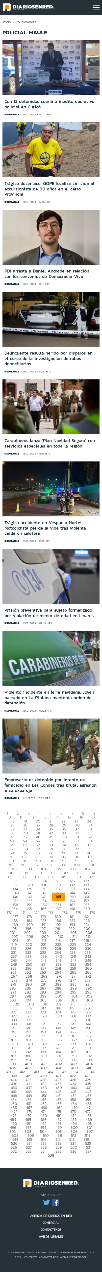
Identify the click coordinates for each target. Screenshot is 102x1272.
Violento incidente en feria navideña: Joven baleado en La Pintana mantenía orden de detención (49, 697)
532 (14, 1151)
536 (73, 1151)
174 (64, 912)
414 (50, 1071)
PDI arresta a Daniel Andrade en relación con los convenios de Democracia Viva (46, 274)
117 (37, 876)
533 (29, 1151)
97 (36, 864)
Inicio (6, 22)
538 (51, 1155)
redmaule (12, 114)
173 (50, 912)
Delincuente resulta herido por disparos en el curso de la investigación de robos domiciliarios (48, 358)
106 (73, 868)
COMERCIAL (51, 1222)
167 (58, 908)
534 (44, 1151)
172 (36, 912)
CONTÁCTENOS (51, 1229)
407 (44, 1067)
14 (57, 817)
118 (50, 876)
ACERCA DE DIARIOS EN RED (51, 1215)
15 (69, 817)
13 (45, 817)
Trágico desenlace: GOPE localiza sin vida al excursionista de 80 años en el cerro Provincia (49, 188)
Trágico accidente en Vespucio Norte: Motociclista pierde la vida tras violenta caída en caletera (45, 528)
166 (44, 908)
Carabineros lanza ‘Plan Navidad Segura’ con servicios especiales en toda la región (49, 443)
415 (64, 1071)
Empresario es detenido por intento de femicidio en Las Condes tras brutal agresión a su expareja (50, 785)
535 (58, 1151)
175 (78, 912)
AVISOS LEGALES (51, 1236)
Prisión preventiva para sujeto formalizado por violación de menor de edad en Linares (49, 613)
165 (29, 908)
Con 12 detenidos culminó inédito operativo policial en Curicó (49, 104)
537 (88, 1151)
